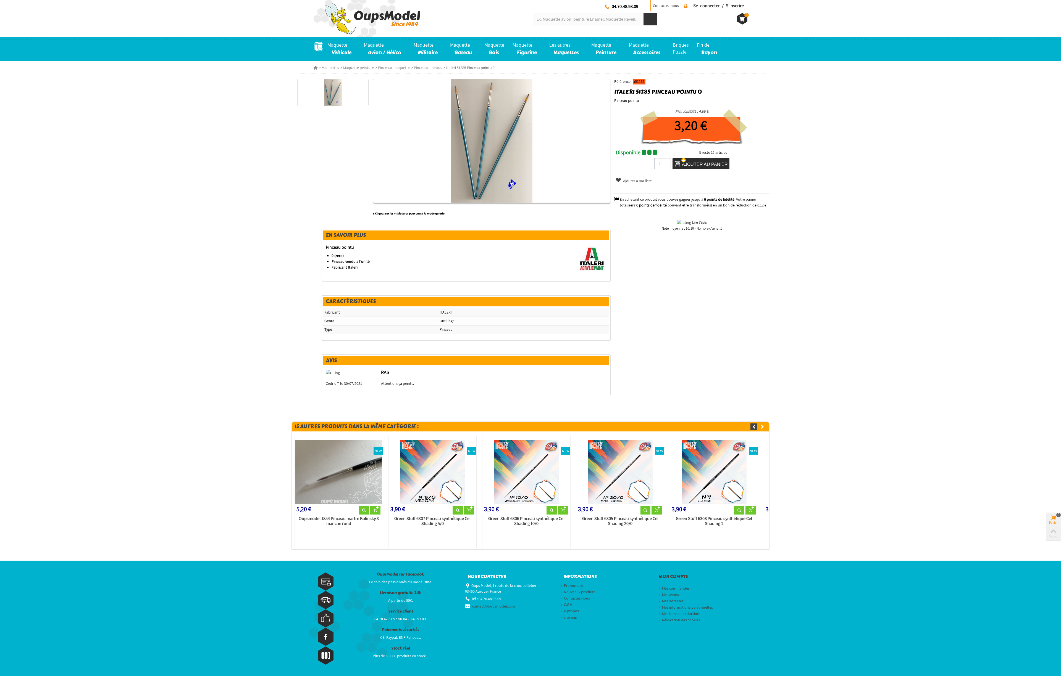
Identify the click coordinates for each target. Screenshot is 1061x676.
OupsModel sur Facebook (400, 574)
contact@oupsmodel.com (493, 606)
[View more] (364, 510)
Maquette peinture (358, 67)
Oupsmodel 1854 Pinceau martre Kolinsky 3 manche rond (339, 521)
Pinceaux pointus (428, 67)
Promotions (572, 585)
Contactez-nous (666, 5)
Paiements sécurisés (400, 630)
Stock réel (400, 648)
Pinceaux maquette (394, 67)
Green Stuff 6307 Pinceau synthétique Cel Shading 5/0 (432, 521)
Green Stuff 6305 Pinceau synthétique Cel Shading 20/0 (620, 521)
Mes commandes (674, 588)
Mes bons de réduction (679, 613)
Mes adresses (671, 600)
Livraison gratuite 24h (400, 593)
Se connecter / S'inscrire (718, 5)
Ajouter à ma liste (637, 180)
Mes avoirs (669, 594)
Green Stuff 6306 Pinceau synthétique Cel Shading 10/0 (526, 521)
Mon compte (673, 576)
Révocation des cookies (679, 619)
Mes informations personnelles (686, 607)
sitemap (569, 617)
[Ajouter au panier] (375, 510)
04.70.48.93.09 (625, 6)
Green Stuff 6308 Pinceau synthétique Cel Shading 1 (714, 521)
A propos (570, 610)
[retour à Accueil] (315, 67)
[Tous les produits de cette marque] (592, 258)
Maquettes (330, 67)
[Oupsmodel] (367, 18)
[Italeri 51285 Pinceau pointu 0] (332, 92)
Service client (400, 611)
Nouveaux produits (578, 591)
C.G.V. (566, 604)
